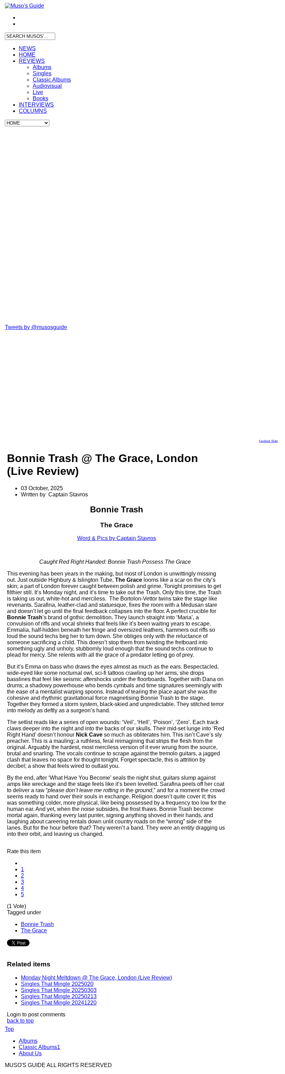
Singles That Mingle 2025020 (57, 984)
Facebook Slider (268, 441)
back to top (20, 1021)
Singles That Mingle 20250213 (59, 996)
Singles (42, 73)
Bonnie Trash (37, 924)
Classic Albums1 (39, 1047)
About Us (30, 1053)
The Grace (34, 930)
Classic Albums (52, 80)
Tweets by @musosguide (36, 327)
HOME (27, 55)
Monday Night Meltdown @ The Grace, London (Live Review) (96, 978)
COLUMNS (33, 111)
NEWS (27, 48)
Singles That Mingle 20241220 (59, 1003)
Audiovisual (47, 86)
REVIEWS (32, 61)
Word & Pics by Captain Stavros (116, 538)
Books (40, 98)
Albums (42, 67)
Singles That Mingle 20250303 (59, 990)
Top (9, 1029)
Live (38, 92)
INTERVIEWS (36, 105)
